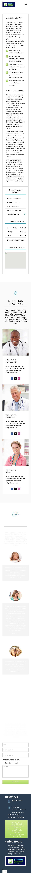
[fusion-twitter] (15, 378)
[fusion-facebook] (12, 378)
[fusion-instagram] (19, 378)
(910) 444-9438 (17, 801)
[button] (15, 259)
